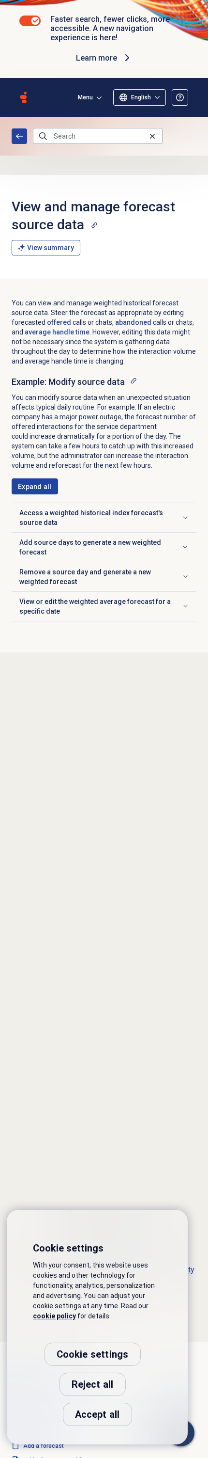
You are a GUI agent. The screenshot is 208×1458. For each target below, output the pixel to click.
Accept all (97, 1414)
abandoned (133, 322)
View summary (50, 248)
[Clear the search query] (152, 136)
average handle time (57, 332)
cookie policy (54, 1316)
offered (59, 322)
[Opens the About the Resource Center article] (180, 97)
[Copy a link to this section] (94, 225)
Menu (85, 97)
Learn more (96, 58)
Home (19, 136)
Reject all (93, 1384)
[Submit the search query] (43, 136)
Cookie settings (93, 1354)
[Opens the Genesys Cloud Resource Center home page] (23, 97)
